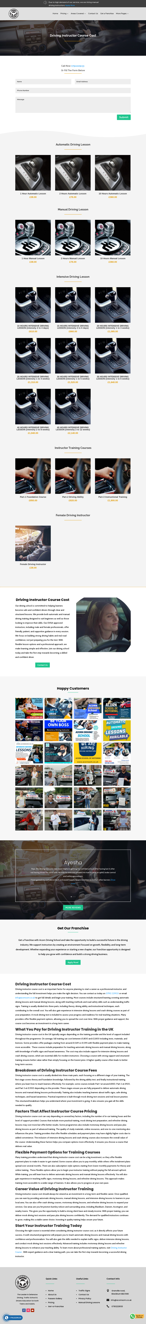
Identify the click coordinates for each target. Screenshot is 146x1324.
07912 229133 (112, 993)
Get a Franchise (107, 14)
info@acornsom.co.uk (25, 997)
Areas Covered (77, 14)
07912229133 (117, 1306)
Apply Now (70, 5)
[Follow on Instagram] (28, 1310)
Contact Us (93, 14)
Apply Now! (73, 962)
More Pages (121, 14)
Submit (123, 117)
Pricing (63, 14)
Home (55, 14)
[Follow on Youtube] (32, 1310)
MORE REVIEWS (73, 907)
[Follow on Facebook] (24, 1310)
